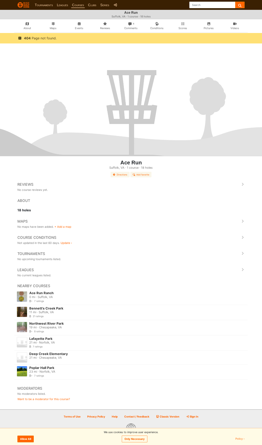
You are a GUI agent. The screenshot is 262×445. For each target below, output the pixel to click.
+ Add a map (62, 226)
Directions (122, 174)
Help (115, 416)
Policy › (240, 439)
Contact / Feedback (136, 416)
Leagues (62, 5)
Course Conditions (36, 237)
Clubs (92, 5)
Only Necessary (134, 438)
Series (104, 5)
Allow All (25, 438)
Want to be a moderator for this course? (43, 399)
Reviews (25, 184)
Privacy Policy (96, 416)
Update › (66, 243)
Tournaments (44, 5)
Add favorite (142, 174)
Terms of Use (72, 416)
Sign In (193, 416)
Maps (22, 221)
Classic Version (169, 416)
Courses (78, 5)
